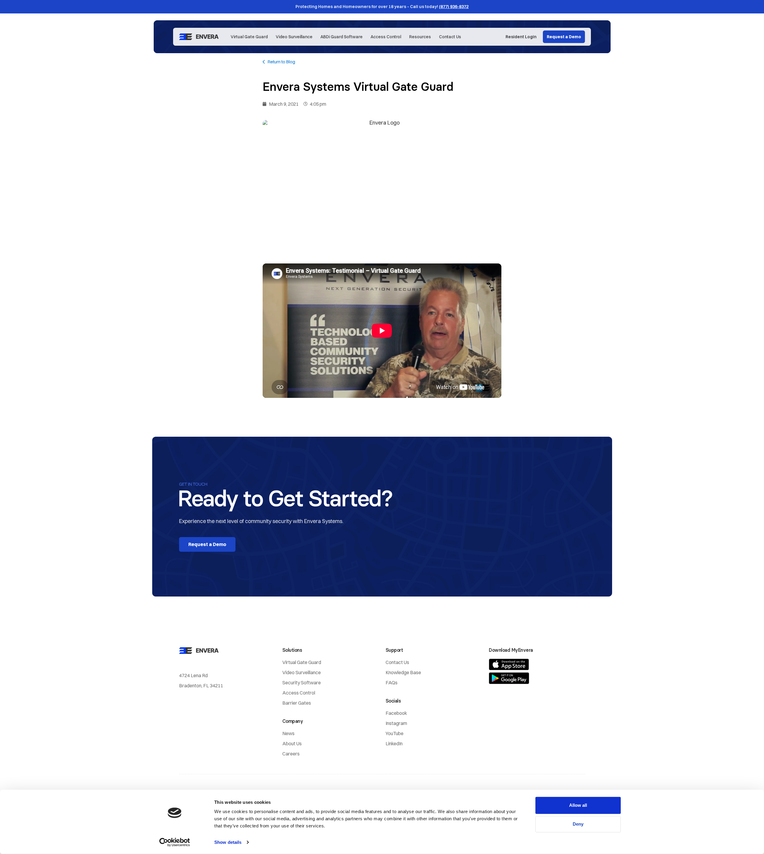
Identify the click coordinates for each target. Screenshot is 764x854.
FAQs (392, 683)
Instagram (396, 723)
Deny (578, 824)
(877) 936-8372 (454, 6)
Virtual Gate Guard (249, 36)
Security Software (301, 683)
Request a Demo (564, 36)
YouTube (394, 733)
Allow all (578, 805)
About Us (292, 743)
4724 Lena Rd (193, 675)
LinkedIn (394, 743)
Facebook (396, 713)
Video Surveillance (294, 36)
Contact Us (450, 36)
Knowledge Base (403, 672)
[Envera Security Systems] (200, 36)
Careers (291, 754)
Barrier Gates (296, 703)
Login (521, 36)
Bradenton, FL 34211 (201, 686)
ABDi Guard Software (342, 36)
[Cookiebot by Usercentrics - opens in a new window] (175, 842)
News (288, 733)
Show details (227, 842)
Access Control (386, 36)
